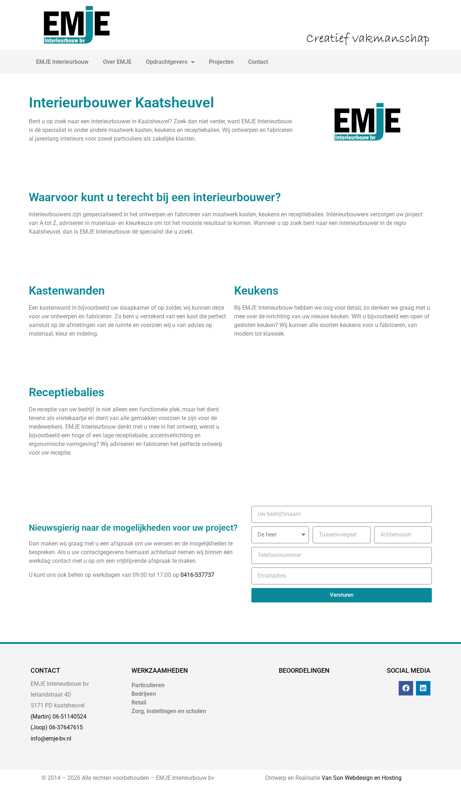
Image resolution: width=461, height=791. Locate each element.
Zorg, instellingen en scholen (168, 711)
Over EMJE (117, 61)
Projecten (221, 61)
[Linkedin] (423, 688)
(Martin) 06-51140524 (58, 716)
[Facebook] (406, 688)
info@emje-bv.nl (51, 738)
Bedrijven (143, 693)
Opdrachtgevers (166, 61)
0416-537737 (197, 574)
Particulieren (148, 685)
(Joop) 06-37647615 (57, 727)
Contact (258, 61)
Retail (138, 702)
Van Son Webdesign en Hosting (362, 777)
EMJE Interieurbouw (62, 61)
